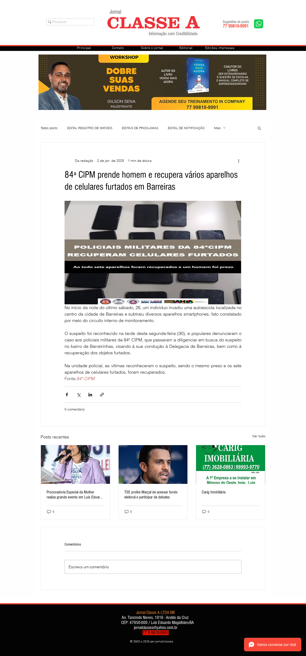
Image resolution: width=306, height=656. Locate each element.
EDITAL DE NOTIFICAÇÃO (186, 128)
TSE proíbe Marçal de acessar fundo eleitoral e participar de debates (151, 495)
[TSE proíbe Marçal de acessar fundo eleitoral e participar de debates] (153, 464)
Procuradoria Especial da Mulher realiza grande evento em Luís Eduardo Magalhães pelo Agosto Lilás (75, 495)
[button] (259, 128)
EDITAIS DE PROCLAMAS (140, 128)
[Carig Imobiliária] (230, 464)
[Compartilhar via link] (102, 394)
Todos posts (49, 128)
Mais (217, 128)
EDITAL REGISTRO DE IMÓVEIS (89, 128)
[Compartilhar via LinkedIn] (90, 394)
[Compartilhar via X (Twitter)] (78, 394)
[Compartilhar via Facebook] (67, 394)
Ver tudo (258, 436)
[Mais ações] (238, 161)
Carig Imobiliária (213, 492)
